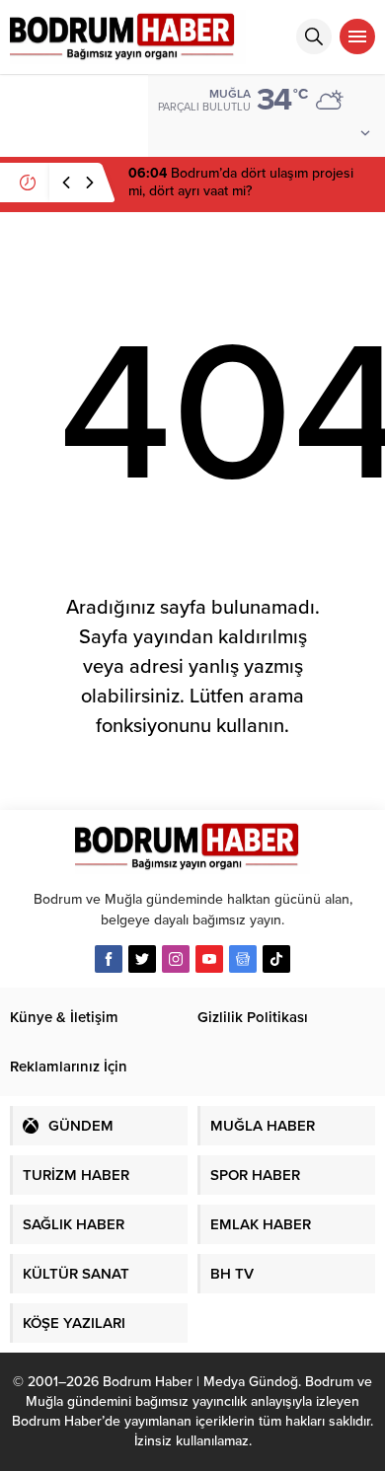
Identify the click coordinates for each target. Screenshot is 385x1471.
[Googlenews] (243, 959)
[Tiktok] (276, 959)
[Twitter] (142, 959)
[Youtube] (209, 959)
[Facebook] (108, 959)
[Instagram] (176, 959)
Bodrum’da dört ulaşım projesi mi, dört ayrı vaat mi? (240, 182)
